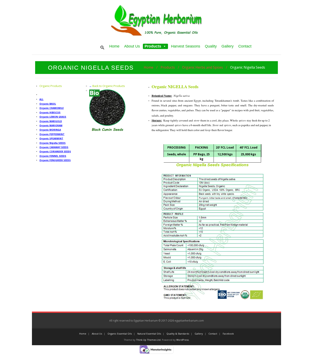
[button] (163, 46)
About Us (132, 46)
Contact (244, 46)
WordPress (182, 339)
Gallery (227, 46)
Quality (211, 46)
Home (114, 46)
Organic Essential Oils (120, 333)
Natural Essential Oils (149, 333)
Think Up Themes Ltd (148, 339)
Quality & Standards (178, 333)
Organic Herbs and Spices (202, 67)
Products (153, 46)
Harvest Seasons (185, 46)
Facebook (228, 333)
